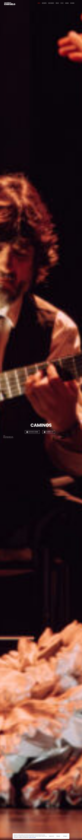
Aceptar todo (51, 836)
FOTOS (62, 3)
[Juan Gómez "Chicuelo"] (9, 5)
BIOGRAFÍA (44, 3)
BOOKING (72, 3)
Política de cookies (32, 837)
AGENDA (67, 3)
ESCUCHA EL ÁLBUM (33, 432)
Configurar (65, 836)
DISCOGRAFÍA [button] (51, 3)
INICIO (39, 3)
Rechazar (58, 836)
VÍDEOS (57, 3)
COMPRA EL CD (49, 432)
